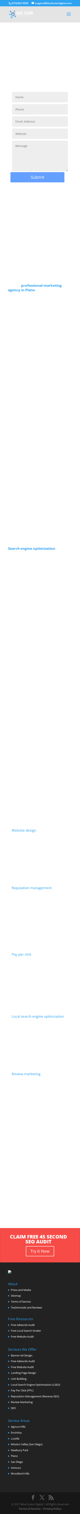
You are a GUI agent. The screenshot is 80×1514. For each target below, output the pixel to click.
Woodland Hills (20, 1473)
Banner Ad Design (21, 1355)
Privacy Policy (52, 1509)
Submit (37, 177)
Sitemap (16, 1295)
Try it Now (40, 1251)
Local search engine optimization (38, 1016)
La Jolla (15, 1438)
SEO (13, 1408)
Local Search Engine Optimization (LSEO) (35, 1384)
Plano (14, 1456)
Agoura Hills (18, 1426)
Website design (24, 830)
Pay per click (21, 954)
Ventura (16, 1468)
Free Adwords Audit (23, 1325)
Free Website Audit (22, 1336)
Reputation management (32, 887)
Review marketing (26, 1073)
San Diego (17, 1462)
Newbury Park (19, 1450)
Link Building (18, 1379)
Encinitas (16, 1432)
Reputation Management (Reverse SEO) (35, 1396)
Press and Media (21, 1290)
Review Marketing (22, 1402)
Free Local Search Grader (26, 1330)
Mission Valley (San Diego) (26, 1444)
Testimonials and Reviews (26, 1307)
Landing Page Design (23, 1373)
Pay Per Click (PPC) (22, 1390)
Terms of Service (21, 1301)
